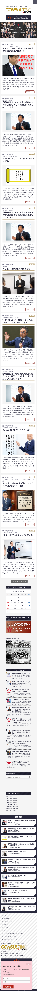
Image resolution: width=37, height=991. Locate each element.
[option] (18, 30)
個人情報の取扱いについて (9, 936)
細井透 (15, 156)
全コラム (9, 796)
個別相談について (7, 921)
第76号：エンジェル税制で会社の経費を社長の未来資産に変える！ (17, 49)
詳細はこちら (30, 91)
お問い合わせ (6, 927)
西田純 (15, 533)
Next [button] (35, 30)
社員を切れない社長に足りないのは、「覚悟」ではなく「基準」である (17, 321)
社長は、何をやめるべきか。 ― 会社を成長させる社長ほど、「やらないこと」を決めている (21, 720)
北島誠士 (17, 46)
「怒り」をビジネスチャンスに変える (17, 535)
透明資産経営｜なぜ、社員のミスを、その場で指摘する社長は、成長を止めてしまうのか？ (18, 215)
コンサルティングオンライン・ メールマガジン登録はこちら (21, 17)
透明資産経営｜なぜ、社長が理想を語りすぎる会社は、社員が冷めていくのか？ (21, 731)
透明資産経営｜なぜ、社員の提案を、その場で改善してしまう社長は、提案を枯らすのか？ (18, 105)
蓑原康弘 (15, 428)
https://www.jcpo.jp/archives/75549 (16, 640)
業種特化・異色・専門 (12, 808)
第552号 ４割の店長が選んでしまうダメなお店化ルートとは (18, 484)
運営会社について (7, 924)
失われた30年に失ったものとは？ (16, 430)
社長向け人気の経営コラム (9, 939)
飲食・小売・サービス (12, 806)
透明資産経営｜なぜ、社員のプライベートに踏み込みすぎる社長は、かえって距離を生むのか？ (21, 709)
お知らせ (4, 930)
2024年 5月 (18, 591)
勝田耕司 (11, 100)
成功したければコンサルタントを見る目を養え (18, 159)
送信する (8, 987)
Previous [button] (2, 30)
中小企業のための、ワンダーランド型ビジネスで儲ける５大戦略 (21, 690)
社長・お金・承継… (12, 811)
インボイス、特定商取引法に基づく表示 (12, 933)
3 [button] (20, 36)
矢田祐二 (17, 318)
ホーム (4, 915)
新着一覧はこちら (18, 581)
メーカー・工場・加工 (12, 804)
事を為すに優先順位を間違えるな (16, 268)
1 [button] (15, 36)
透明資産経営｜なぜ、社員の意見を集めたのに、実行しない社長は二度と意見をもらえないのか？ (17, 376)
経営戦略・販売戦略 (12, 798)
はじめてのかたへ (7, 918)
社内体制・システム (12, 802)
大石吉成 (11, 266)
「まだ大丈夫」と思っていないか (20, 699)
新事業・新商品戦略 (12, 800)
